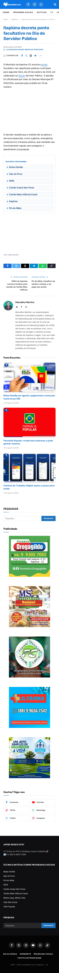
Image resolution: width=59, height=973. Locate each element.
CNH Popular (9, 906)
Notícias (42, 12)
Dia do (22, 75)
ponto (44, 64)
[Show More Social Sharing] (40, 55)
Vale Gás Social (10, 902)
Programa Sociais (23, 12)
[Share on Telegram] (35, 55)
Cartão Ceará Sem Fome (14, 889)
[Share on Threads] (31, 55)
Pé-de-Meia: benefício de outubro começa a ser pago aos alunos (43, 284)
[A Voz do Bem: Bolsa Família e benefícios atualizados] (12, 4)
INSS (5, 885)
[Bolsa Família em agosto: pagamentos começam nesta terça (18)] (29, 377)
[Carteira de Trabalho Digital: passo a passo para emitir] (29, 467)
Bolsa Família (9, 871)
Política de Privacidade (29, 958)
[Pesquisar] (54, 4)
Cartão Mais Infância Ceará (15, 893)
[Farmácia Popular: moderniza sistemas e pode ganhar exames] (29, 422)
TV (51, 12)
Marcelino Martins (24, 302)
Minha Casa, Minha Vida (14, 898)
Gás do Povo (9, 876)
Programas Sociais (43, 954)
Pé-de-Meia (8, 880)
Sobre (6, 12)
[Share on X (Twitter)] (26, 55)
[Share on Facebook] (22, 55)
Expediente (25, 954)
